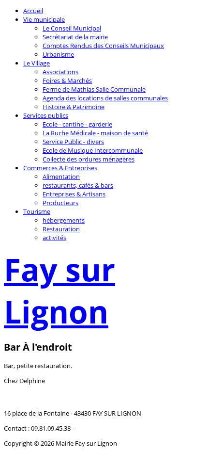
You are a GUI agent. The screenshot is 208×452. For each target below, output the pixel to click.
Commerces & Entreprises (60, 167)
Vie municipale (44, 19)
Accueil (33, 10)
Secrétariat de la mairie (75, 36)
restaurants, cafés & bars (78, 185)
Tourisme (36, 211)
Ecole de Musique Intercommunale (93, 150)
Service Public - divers (73, 141)
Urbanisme (58, 54)
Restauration (61, 229)
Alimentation (61, 176)
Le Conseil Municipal (72, 28)
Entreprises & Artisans (74, 194)
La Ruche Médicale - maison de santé (95, 133)
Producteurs (60, 202)
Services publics (45, 115)
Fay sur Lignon (59, 290)
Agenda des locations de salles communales (105, 98)
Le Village (36, 63)
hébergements (64, 220)
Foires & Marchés (67, 80)
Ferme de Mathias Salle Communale (94, 89)
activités (54, 237)
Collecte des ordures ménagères (88, 159)
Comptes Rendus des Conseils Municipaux (103, 45)
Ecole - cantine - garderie (77, 124)
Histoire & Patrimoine (73, 106)
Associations (60, 71)
